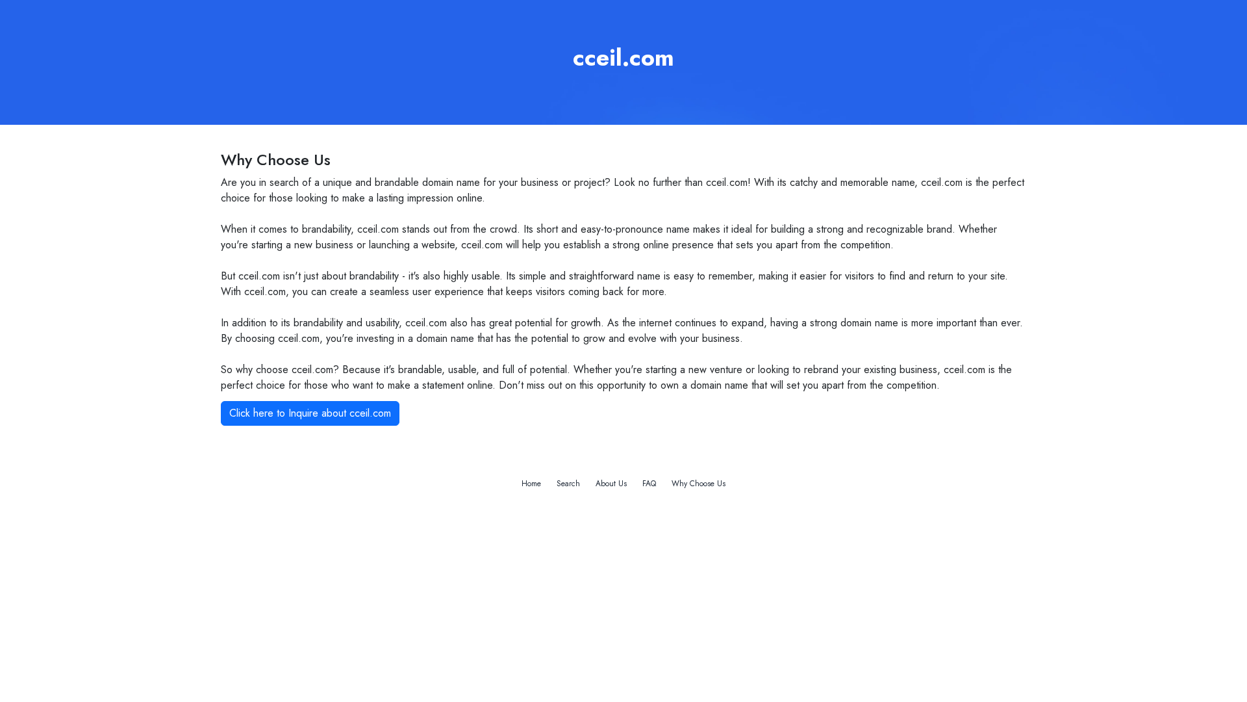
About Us (611, 483)
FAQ (649, 483)
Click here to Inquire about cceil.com (310, 413)
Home (531, 483)
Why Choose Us (698, 483)
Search (568, 483)
